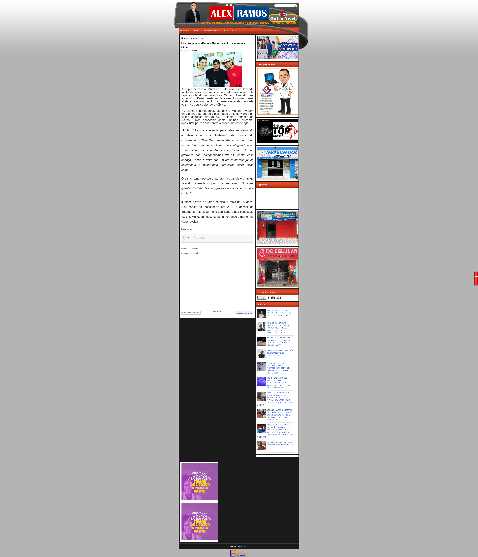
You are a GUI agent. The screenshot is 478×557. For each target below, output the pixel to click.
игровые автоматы (190, 1)
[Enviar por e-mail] (197, 237)
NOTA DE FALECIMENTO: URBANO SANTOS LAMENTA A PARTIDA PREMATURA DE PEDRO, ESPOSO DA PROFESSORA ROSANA (279, 328)
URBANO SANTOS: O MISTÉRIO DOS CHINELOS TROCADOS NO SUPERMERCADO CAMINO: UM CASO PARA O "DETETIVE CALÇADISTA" (279, 415)
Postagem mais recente (191, 313)
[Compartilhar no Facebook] (204, 237)
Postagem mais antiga (244, 313)
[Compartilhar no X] (202, 237)
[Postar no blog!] (199, 237)
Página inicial (184, 31)
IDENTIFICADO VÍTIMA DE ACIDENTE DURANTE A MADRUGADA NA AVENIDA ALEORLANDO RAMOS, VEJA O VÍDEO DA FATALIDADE (279, 383)
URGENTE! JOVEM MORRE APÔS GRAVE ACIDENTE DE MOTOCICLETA (280, 353)
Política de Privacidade (212, 31)
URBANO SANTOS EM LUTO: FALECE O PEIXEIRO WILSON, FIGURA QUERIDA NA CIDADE (279, 312)
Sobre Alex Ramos (230, 31)
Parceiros (196, 31)
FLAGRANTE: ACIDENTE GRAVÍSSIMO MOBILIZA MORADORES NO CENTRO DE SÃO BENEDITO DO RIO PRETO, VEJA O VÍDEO (279, 368)
